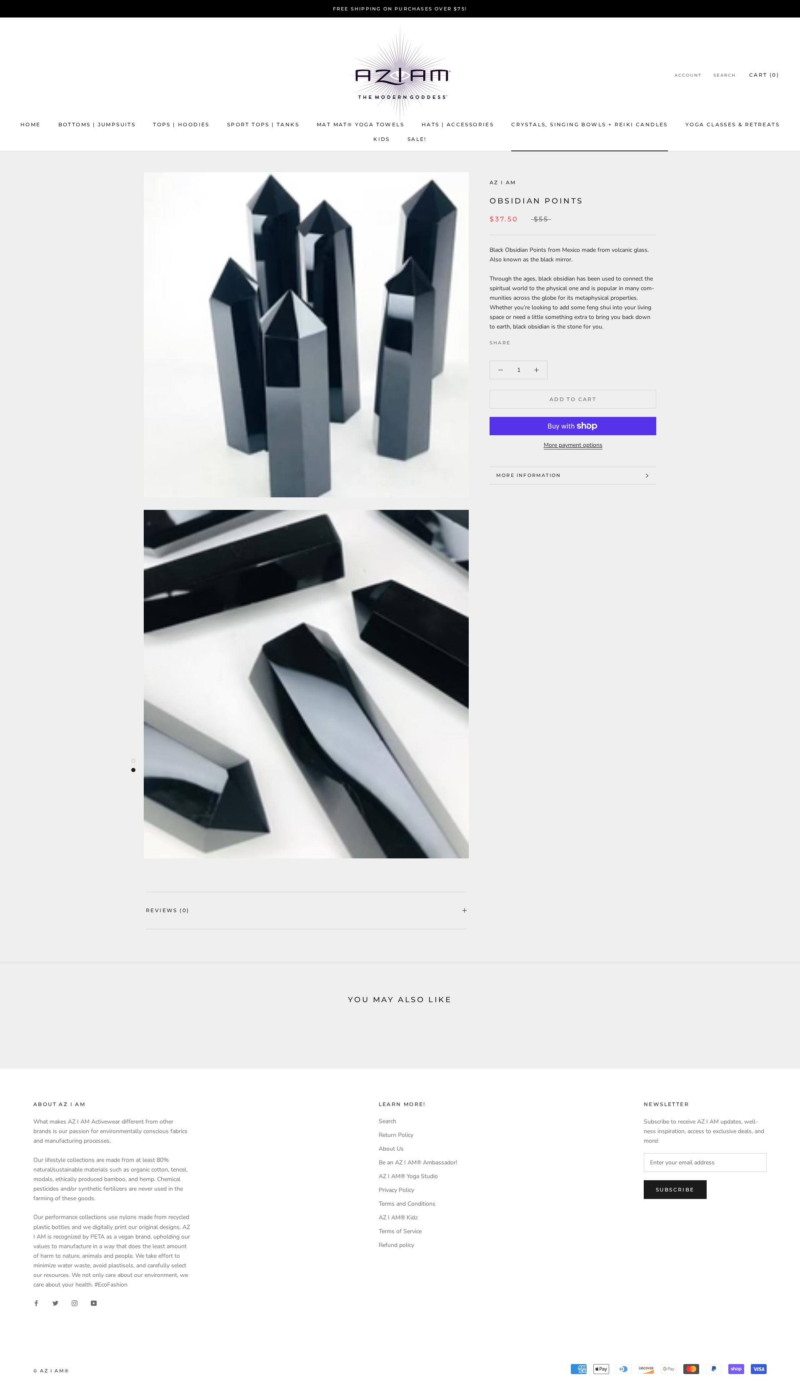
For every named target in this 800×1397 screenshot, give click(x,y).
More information (528, 475)
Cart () (764, 75)
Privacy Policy (396, 1190)
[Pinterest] (540, 340)
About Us (391, 1149)
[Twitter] (529, 340)
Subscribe (675, 1189)
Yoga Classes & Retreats (732, 124)
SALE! (417, 139)
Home (30, 124)
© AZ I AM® (51, 1371)
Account (688, 75)
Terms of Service (400, 1231)
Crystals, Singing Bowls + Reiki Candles (589, 124)
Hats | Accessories (458, 124)
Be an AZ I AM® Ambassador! (418, 1162)
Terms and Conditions (407, 1204)
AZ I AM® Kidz (398, 1217)
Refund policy (396, 1245)
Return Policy (396, 1135)
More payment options (573, 445)
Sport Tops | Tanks (263, 124)
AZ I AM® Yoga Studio (408, 1176)
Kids (381, 139)
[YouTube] (94, 1302)
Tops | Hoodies (181, 124)
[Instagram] (75, 1302)
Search (724, 75)
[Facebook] (518, 340)
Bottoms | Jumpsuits (97, 124)
